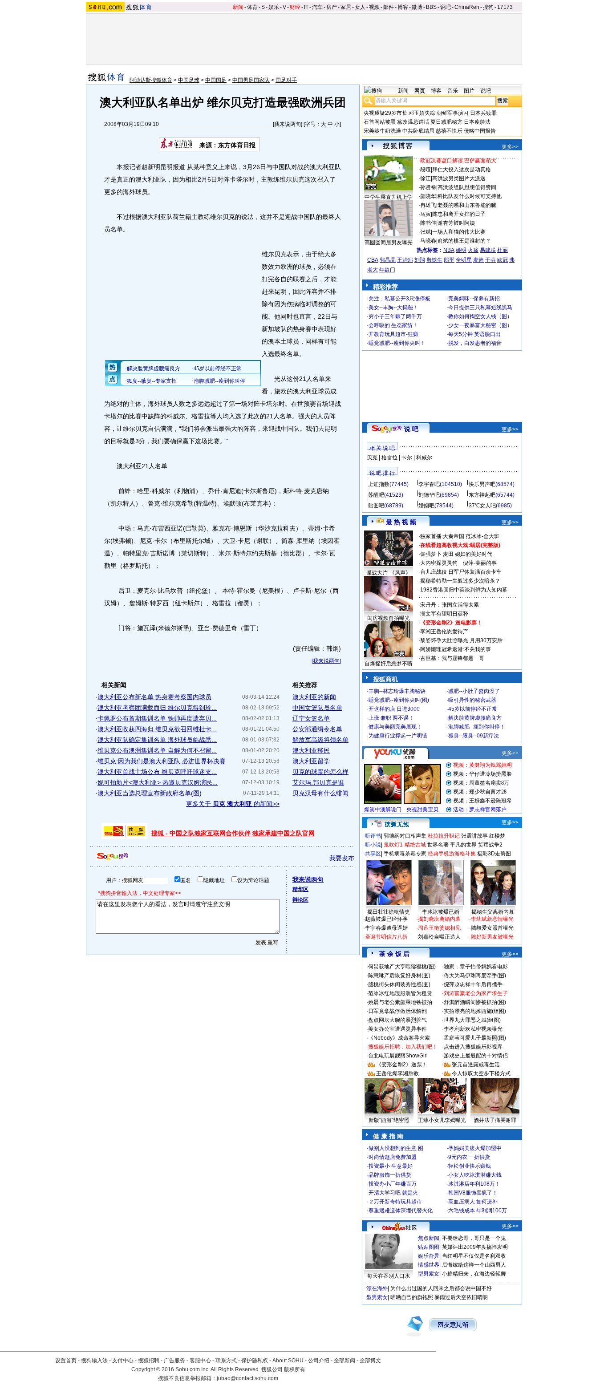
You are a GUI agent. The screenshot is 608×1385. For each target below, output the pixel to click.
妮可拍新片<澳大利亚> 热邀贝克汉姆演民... (157, 782)
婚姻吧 (426, 505)
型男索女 (428, 1274)
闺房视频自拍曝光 (388, 618)
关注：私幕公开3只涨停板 (399, 299)
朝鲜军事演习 (453, 113)
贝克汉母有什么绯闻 (320, 793)
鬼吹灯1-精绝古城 (405, 845)
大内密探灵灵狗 (439, 563)
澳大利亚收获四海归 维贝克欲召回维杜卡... (157, 729)
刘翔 (419, 260)
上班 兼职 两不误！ (391, 718)
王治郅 (405, 260)
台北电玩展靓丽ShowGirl (398, 1056)
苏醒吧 (376, 495)
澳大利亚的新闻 (314, 697)
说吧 (445, 7)
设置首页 (66, 1360)
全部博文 (370, 1360)
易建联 (488, 250)
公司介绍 (318, 1360)
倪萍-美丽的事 (480, 563)
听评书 (373, 836)
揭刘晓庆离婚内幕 (439, 919)
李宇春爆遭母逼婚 (386, 928)
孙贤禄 (428, 187)
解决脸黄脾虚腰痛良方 (475, 718)
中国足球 (188, 80)
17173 (505, 7)
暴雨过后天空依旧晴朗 (461, 1297)
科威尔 (424, 457)
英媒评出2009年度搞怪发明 (475, 1247)
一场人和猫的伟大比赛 (459, 232)
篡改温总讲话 (413, 122)
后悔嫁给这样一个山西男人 (474, 1265)
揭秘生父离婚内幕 (492, 912)
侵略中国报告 (480, 131)
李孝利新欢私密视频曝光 (473, 1029)
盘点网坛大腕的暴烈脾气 (397, 1020)
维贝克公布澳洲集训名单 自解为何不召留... (157, 750)
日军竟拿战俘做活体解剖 (397, 1011)
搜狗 (488, 7)
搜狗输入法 (94, 1360)
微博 (417, 7)
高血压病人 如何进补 (473, 1202)
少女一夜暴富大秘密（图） (480, 325)
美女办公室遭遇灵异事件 (397, 1029)
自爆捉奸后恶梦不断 (389, 663)
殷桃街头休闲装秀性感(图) (399, 984)
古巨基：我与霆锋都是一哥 (452, 658)
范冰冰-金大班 (482, 536)
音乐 (452, 91)
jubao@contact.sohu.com (247, 1378)
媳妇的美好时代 (473, 554)
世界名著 (438, 845)
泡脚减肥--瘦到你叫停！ (476, 727)
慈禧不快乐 (449, 131)
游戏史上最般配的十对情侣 (476, 1056)
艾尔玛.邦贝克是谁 (318, 782)
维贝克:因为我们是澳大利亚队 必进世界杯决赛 (161, 761)
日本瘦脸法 (477, 122)
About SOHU (288, 1360)
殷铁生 (434, 260)
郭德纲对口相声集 (405, 836)
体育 (252, 7)
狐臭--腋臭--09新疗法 (473, 736)
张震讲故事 (474, 836)
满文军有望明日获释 (444, 614)
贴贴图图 (428, 1247)
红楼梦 (497, 836)
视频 (374, 7)
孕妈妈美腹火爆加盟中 (475, 1148)
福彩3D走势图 (494, 853)
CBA (372, 260)
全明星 (464, 260)
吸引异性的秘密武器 (472, 700)
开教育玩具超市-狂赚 (393, 334)
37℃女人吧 (482, 505)
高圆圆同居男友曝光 (389, 242)
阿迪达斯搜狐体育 (151, 80)
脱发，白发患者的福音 (475, 343)
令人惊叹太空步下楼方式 (481, 1073)
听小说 (373, 845)
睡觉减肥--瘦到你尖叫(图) (399, 700)
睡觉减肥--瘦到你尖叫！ (397, 343)
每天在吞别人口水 (388, 1276)
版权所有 (294, 1369)
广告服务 (174, 1360)
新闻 (238, 7)
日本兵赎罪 (483, 113)
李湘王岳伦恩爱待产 (444, 631)
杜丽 (502, 250)
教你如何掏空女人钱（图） (480, 316)
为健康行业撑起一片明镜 (398, 736)
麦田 (448, 554)
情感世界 (428, 1265)
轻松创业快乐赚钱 (469, 1166)
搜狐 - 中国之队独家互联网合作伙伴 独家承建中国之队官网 (233, 833)
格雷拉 (389, 457)
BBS (431, 7)
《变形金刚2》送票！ (401, 1064)
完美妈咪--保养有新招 (474, 299)
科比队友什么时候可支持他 (470, 196)
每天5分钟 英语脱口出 (474, 334)
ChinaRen (466, 7)
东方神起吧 (482, 495)
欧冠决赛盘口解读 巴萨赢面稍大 (458, 161)
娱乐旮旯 (428, 1256)
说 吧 (411, 429)
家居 (345, 7)
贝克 (372, 457)
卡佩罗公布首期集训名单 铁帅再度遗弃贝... (157, 718)
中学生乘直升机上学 (389, 197)
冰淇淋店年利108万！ (474, 1184)
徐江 (425, 178)
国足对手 (286, 80)
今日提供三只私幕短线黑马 (480, 307)
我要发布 (341, 858)
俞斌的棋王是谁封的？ (464, 241)
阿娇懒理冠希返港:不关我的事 (455, 649)
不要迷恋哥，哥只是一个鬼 (474, 1238)
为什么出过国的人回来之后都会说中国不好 (441, 1288)
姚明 (461, 250)
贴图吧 (376, 505)
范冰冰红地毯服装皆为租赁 (400, 993)
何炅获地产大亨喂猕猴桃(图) (402, 967)
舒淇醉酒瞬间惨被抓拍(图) (475, 1002)
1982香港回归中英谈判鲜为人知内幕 (463, 590)
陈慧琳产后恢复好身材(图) (399, 975)
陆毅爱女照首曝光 (492, 928)
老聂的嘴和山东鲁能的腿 (467, 205)
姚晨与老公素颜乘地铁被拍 (400, 1002)
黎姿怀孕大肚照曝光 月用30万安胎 (461, 640)
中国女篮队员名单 (317, 707)
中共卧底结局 (418, 131)
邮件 (388, 7)
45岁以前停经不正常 (472, 709)
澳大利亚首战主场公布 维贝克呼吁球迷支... (157, 771)
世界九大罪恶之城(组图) (472, 1020)
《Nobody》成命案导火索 (399, 1038)
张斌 (425, 232)
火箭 (473, 250)
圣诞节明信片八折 (386, 937)
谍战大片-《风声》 (388, 573)
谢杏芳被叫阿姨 (456, 223)
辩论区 (300, 900)
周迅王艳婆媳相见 (439, 928)
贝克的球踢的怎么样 (320, 771)
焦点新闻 (428, 1238)
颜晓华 (428, 196)
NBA (448, 250)
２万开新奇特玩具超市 (395, 1202)
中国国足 (216, 80)
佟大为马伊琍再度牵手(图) (475, 975)
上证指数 (378, 484)
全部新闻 (344, 1360)
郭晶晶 (388, 260)
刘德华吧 (429, 495)
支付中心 (123, 1360)
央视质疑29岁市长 (385, 113)
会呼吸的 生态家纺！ (393, 325)
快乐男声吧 (482, 484)
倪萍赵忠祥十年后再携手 (473, 984)
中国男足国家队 (251, 80)
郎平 (449, 260)
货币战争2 (490, 845)
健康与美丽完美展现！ (395, 727)
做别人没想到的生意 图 (396, 1148)
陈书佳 (428, 223)
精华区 (300, 889)
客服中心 (200, 1360)
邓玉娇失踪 (422, 113)
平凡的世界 (463, 845)
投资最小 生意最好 (391, 1166)
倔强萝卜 (431, 554)
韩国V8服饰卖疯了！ (473, 1193)
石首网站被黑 (380, 122)
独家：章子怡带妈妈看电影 (476, 967)
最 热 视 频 (401, 522)
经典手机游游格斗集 (452, 853)
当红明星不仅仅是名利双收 (474, 1256)
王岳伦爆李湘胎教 (397, 1073)
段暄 (425, 169)
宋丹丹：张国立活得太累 (449, 605)
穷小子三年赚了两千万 (395, 316)
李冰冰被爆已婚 (440, 912)
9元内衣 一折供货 (469, 1157)
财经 (295, 7)
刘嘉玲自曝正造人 (439, 937)
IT (306, 7)
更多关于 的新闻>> (233, 803)
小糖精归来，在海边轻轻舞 (474, 1274)
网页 (419, 91)
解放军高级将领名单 (320, 739)
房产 (331, 7)
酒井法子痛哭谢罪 (495, 1120)
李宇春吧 (429, 484)
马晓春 (428, 241)
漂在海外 (377, 1288)
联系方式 (226, 1360)
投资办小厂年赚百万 (393, 1184)
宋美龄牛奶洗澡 (382, 131)
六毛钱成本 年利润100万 (477, 1210)
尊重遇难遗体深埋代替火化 (401, 1210)
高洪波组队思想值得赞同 (467, 187)
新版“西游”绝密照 (389, 1120)
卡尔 (406, 457)
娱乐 (273, 7)
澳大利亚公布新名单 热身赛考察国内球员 (154, 697)
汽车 (317, 7)
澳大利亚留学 (311, 761)
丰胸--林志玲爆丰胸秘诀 (397, 691)
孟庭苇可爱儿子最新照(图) (475, 1038)
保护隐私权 (254, 1360)
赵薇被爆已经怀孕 (386, 919)
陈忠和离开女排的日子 (459, 214)
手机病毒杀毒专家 (405, 853)
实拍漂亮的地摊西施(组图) (475, 1011)
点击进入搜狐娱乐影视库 (473, 1047)
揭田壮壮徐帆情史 (388, 912)
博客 (402, 7)
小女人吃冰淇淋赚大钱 (475, 1175)
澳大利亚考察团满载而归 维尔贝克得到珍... (157, 707)
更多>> (510, 147)
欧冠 (502, 260)
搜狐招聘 (148, 1360)
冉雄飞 (428, 205)
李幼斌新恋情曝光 (492, 919)
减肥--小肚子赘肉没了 (474, 691)
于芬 (490, 260)
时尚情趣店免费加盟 (393, 1157)
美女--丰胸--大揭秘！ (393, 307)
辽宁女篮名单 (311, 718)
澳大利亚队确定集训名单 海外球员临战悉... (157, 739)
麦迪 (478, 260)
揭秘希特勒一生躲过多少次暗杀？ (460, 581)
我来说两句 (287, 124)
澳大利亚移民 (311, 750)
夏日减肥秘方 (446, 122)
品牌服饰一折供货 (390, 1175)
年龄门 (387, 270)
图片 (469, 91)
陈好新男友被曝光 (492, 937)
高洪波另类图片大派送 (459, 178)
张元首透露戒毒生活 (476, 1064)
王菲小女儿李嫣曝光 (442, 1120)
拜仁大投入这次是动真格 (461, 169)
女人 (360, 7)
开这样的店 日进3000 (394, 709)
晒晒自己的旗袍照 (411, 1297)
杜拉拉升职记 (444, 836)
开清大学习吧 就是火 (393, 1193)
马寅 (425, 214)
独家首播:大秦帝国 (442, 536)
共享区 (373, 853)
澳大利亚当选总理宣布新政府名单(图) (149, 793)
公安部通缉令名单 (317, 729)
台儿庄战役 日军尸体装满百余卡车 (461, 572)
